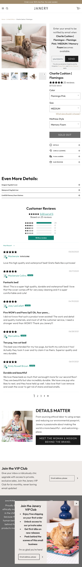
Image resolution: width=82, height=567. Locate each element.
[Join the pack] (77, 478)
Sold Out (65, 134)
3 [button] (41, 395)
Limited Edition (10, 19)
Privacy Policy (62, 66)
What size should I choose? (68, 113)
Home (3, 19)
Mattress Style (56, 118)
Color (52, 90)
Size (51, 102)
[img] (10, 252)
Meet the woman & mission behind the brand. (58, 440)
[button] (5, 76)
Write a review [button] (41, 238)
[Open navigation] (3, 8)
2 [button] (37, 395)
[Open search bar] (8, 8)
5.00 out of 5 (46, 213)
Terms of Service (73, 66)
